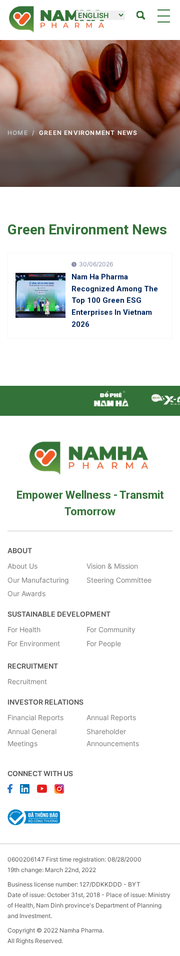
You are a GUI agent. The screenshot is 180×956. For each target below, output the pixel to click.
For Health (24, 629)
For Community (111, 629)
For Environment (34, 643)
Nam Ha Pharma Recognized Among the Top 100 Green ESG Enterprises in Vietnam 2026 (115, 300)
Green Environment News (88, 132)
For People (103, 643)
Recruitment (27, 681)
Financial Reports (36, 717)
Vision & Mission (112, 566)
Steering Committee (119, 580)
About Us (23, 566)
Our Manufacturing (38, 580)
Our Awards (27, 593)
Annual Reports (111, 717)
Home (18, 132)
